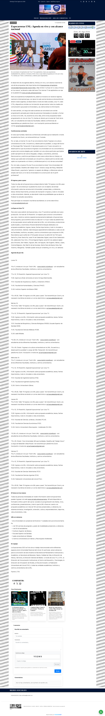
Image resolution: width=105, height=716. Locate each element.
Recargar (57, 664)
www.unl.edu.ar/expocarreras (31, 93)
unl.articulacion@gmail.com (25, 126)
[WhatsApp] (83, 1)
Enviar (58, 671)
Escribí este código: (20, 653)
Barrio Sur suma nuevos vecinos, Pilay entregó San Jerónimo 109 (55, 609)
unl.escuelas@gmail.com (20, 203)
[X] (86, 1)
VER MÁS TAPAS (82, 158)
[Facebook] (89, 1)
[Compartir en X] (17, 583)
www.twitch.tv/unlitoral (45, 266)
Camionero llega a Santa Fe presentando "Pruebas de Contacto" (37, 609)
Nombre (16, 633)
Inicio (36, 18)
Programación (45, 18)
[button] (81, 1)
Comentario (17, 639)
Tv (70, 18)
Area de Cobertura (60, 18)
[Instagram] (91, 1)
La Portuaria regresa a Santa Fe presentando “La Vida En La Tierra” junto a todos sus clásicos (19, 610)
